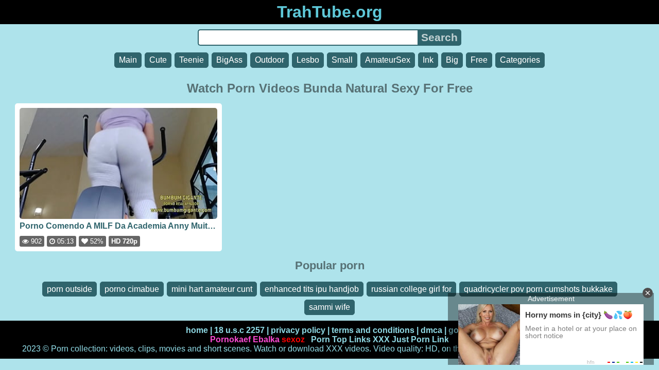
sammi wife (329, 307)
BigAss (229, 59)
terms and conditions (373, 330)
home (197, 330)
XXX (381, 339)
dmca (431, 330)
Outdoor (269, 59)
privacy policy (298, 330)
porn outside (69, 289)
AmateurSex (387, 59)
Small (342, 59)
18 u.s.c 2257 (239, 330)
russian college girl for (411, 289)
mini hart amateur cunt (211, 289)
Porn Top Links (341, 339)
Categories (520, 59)
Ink (428, 59)
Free (479, 59)
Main (128, 59)
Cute (158, 59)
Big (452, 59)
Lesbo (308, 59)
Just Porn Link (420, 339)
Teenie (191, 59)
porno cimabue (132, 289)
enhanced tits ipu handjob (312, 289)
